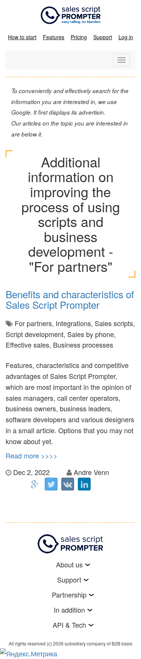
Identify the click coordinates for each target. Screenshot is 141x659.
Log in (125, 37)
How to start (22, 37)
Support (102, 37)
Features (53, 37)
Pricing (79, 37)
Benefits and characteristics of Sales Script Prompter (70, 299)
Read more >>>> (32, 455)
